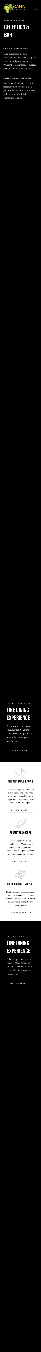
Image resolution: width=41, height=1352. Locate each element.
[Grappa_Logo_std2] (14, 4)
